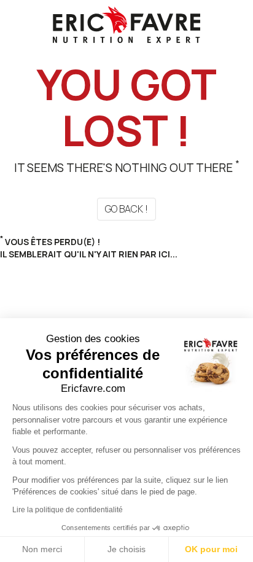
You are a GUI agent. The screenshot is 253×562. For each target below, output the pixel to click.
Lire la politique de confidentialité (67, 509)
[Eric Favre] (126, 23)
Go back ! (126, 209)
